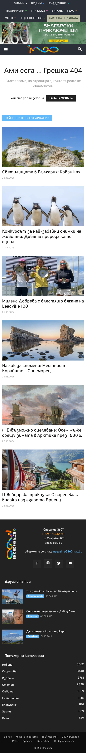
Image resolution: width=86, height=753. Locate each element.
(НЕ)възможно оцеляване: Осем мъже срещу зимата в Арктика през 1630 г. (42, 433)
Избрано (8, 678)
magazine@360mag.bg (67, 552)
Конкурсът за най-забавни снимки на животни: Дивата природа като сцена (41, 237)
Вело (70, 11)
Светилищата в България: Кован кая (41, 172)
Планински (15, 11)
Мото (9, 18)
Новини (7, 665)
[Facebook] (37, 564)
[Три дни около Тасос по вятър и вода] (12, 596)
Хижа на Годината (63, 18)
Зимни (19, 3)
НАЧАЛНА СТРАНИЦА (61, 98)
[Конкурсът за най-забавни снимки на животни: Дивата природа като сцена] (43, 206)
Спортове (9, 671)
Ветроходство (35, 596)
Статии (8, 685)
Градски (38, 11)
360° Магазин (50, 737)
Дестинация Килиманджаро (46, 631)
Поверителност (64, 741)
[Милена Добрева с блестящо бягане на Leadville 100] (43, 276)
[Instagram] (48, 563)
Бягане (57, 11)
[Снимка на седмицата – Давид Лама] (12, 617)
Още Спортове (31, 18)
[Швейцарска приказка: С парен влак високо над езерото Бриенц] (43, 470)
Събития (8, 691)
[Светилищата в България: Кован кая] (43, 147)
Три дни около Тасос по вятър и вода (51, 591)
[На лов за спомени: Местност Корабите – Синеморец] (43, 340)
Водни (36, 3)
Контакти (43, 741)
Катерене (32, 616)
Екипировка (10, 698)
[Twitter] (59, 564)
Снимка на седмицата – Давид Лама (50, 611)
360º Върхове (70, 737)
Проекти (28, 741)
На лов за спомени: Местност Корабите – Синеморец (33, 368)
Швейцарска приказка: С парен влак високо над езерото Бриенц (40, 497)
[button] (80, 49)
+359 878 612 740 (53, 534)
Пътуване (33, 636)
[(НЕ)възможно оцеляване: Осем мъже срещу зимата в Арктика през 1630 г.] (43, 405)
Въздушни (57, 3)
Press (15, 741)
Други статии (18, 581)
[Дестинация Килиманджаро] (12, 637)
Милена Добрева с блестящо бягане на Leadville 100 (43, 303)
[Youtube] (70, 564)
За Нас (8, 737)
